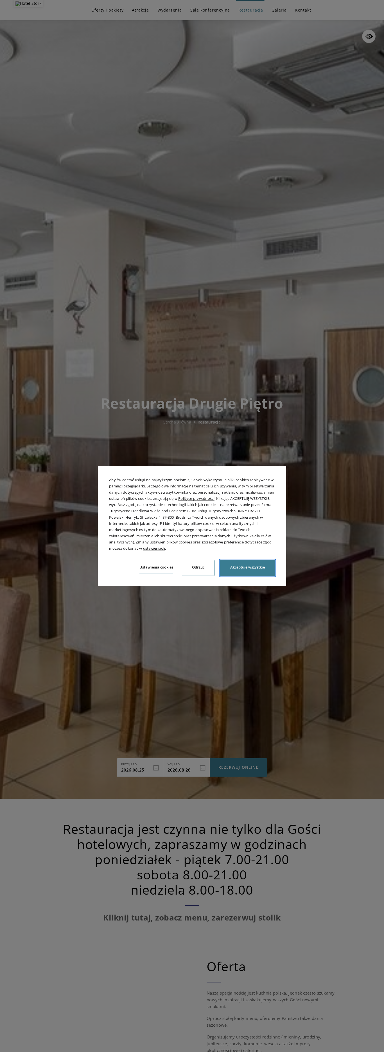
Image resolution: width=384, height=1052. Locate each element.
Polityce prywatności (196, 498)
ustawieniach (154, 548)
